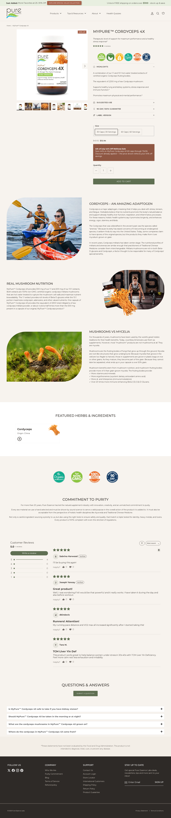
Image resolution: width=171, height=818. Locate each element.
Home (9, 26)
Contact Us (88, 770)
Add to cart (124, 181)
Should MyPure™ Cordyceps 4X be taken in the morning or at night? (45, 716)
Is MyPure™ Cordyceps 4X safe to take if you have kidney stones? (43, 709)
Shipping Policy (89, 785)
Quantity (97, 165)
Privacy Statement (142, 811)
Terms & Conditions (157, 811)
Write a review (29, 553)
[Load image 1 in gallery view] (52, 64)
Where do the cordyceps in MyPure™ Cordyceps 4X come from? (42, 732)
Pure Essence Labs (18, 811)
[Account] (152, 13)
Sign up (159, 782)
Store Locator (89, 778)
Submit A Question (85, 693)
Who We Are (50, 770)
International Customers (93, 781)
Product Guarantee (91, 792)
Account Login (89, 774)
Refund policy (51, 785)
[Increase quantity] (111, 171)
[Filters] (142, 543)
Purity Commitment (54, 774)
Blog (47, 778)
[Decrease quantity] (96, 171)
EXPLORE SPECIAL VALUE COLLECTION (64, 3)
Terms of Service (52, 781)
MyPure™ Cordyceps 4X (21, 26)
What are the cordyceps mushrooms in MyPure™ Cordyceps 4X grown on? (48, 724)
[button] (98, 46)
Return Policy (89, 789)
